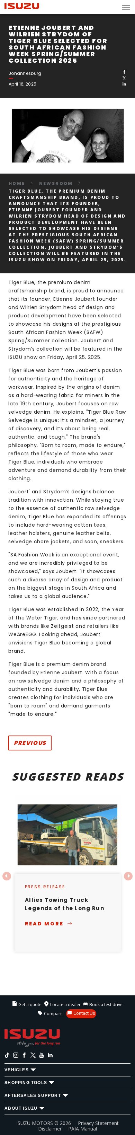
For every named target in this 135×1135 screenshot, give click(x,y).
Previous (30, 743)
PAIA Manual (82, 1128)
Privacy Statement (98, 1123)
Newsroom (56, 183)
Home (17, 183)
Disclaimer (50, 1128)
